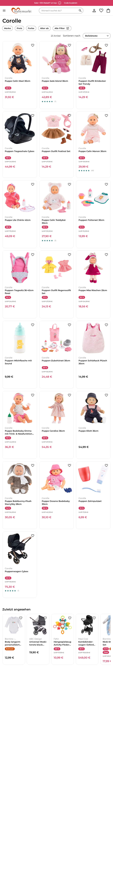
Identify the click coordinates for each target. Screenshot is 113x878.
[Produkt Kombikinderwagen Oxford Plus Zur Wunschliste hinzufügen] (94, 618)
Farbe (31, 28)
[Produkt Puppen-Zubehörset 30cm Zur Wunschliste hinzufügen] (69, 325)
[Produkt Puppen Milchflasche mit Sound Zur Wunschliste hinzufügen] (33, 325)
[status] (58, 10)
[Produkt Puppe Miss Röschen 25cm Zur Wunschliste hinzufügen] (106, 255)
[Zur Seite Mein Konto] (94, 10)
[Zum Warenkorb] (108, 10)
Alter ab (44, 28)
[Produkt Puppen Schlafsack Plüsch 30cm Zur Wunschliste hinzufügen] (106, 325)
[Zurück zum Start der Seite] (106, 857)
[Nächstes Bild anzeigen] (34, 58)
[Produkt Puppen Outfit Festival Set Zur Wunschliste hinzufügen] (69, 116)
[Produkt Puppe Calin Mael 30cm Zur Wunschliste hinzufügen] (33, 45)
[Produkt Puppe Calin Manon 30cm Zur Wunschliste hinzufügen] (106, 116)
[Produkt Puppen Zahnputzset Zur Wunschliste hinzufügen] (106, 465)
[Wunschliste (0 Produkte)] (101, 10)
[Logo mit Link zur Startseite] (21, 10)
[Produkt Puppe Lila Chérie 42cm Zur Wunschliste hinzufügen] (33, 184)
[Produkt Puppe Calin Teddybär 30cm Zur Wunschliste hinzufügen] (69, 184)
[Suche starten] (80, 10)
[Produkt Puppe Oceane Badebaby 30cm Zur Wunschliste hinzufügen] (69, 465)
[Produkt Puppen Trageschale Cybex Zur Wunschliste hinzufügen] (33, 116)
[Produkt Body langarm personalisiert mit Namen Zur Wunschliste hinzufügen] (21, 618)
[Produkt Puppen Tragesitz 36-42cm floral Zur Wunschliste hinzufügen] (33, 255)
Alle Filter (60, 28)
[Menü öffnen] (4, 10)
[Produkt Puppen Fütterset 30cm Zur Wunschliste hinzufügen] (106, 184)
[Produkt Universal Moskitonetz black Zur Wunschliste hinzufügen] (45, 618)
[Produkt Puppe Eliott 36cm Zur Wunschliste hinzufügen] (106, 395)
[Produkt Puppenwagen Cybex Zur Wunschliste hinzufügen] (33, 536)
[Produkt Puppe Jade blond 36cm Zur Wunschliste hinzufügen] (69, 45)
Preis (19, 28)
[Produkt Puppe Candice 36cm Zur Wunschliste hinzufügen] (69, 395)
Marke (7, 28)
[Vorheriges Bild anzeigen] (5, 58)
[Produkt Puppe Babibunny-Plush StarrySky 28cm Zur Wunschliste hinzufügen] (33, 465)
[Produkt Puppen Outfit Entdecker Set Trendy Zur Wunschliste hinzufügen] (106, 45)
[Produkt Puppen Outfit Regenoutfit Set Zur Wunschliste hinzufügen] (69, 255)
